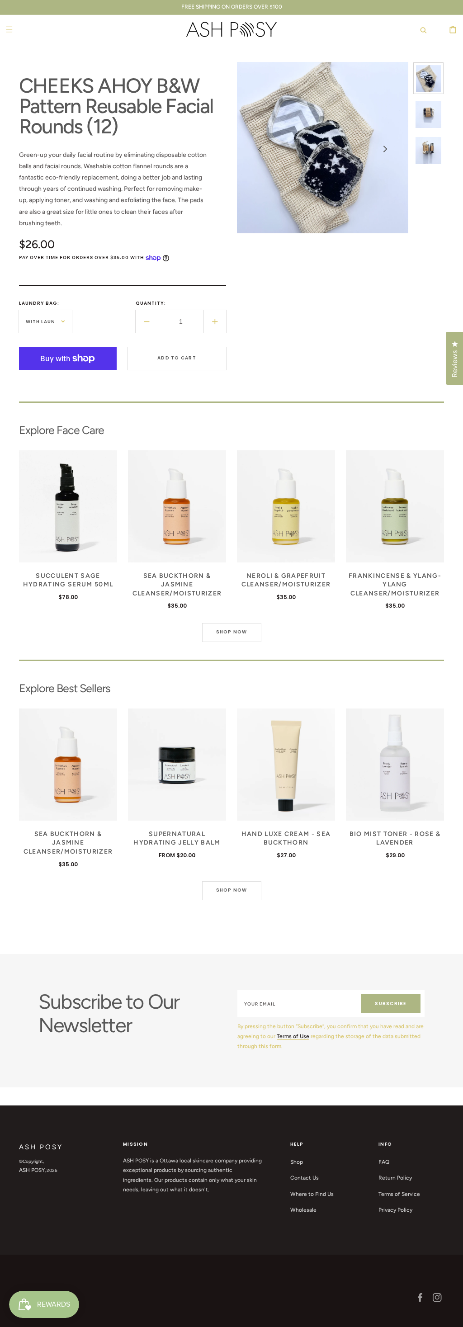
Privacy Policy (395, 1210)
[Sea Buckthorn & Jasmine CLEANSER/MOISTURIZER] (177, 506)
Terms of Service (399, 1194)
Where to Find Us (312, 1194)
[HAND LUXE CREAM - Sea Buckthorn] (286, 764)
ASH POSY (32, 1170)
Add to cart (176, 357)
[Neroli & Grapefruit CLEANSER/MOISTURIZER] (286, 506)
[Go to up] (451, 1315)
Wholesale (303, 1210)
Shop (296, 1162)
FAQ (383, 1162)
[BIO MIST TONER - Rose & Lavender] (395, 764)
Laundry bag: (39, 303)
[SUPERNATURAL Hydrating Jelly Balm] (177, 764)
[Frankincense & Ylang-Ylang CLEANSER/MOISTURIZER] (395, 506)
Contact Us (304, 1178)
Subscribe (390, 1003)
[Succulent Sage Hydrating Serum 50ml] (68, 506)
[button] (419, 29)
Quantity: (151, 303)
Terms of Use (293, 1036)
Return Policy (395, 1178)
